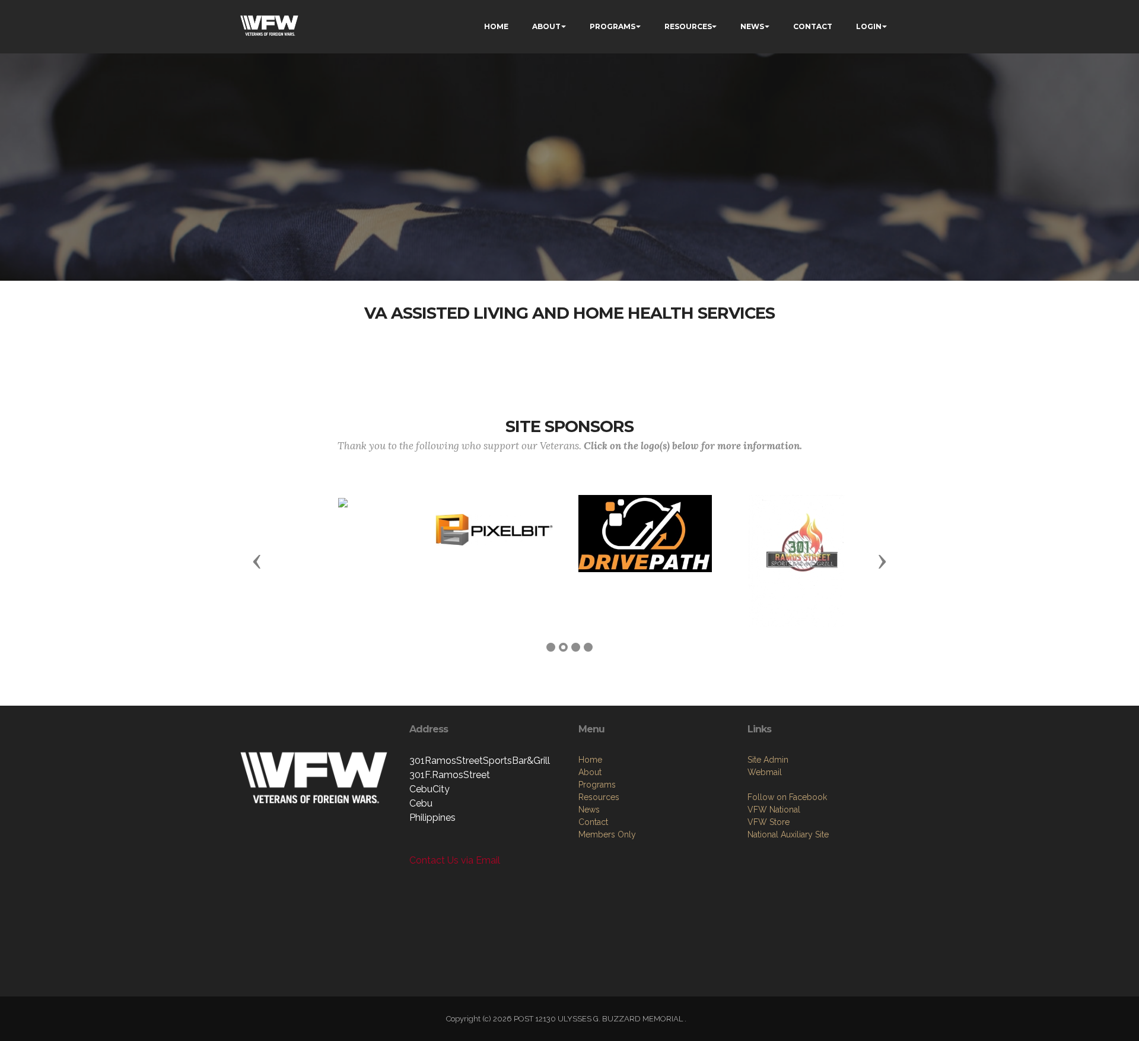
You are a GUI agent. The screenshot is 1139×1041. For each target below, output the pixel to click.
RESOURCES (688, 26)
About (590, 772)
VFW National (773, 809)
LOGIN (869, 26)
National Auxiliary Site (788, 834)
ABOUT (546, 26)
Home (590, 759)
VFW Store (768, 822)
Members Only (607, 834)
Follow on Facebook (787, 797)
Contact (593, 822)
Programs (597, 784)
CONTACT (812, 26)
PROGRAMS (612, 26)
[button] (257, 561)
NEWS (752, 26)
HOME (496, 26)
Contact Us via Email (454, 860)
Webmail (764, 772)
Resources (598, 797)
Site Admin (767, 759)
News (589, 809)
